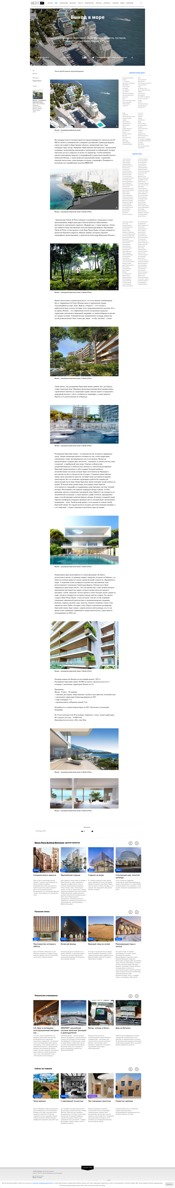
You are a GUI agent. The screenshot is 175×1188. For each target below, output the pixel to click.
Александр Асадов (142, 214)
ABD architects (126, 125)
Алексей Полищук (142, 251)
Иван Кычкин (141, 248)
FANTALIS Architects (143, 135)
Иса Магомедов (126, 256)
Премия (36, 870)
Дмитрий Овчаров (142, 263)
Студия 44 (125, 105)
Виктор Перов (126, 275)
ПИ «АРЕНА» (125, 90)
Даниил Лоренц (142, 216)
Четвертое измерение (128, 93)
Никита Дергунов (142, 228)
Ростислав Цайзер (142, 160)
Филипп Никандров (143, 272)
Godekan (140, 127)
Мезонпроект (141, 95)
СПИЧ (139, 86)
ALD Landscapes (126, 137)
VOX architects (141, 93)
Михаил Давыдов (142, 193)
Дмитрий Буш (125, 211)
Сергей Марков (142, 282)
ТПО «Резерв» (126, 86)
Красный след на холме (99, 944)
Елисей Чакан (126, 228)
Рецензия (64, 1096)
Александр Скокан (142, 198)
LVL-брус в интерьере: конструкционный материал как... (46, 1030)
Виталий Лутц (126, 167)
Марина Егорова (142, 211)
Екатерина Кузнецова (128, 188)
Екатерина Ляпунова (143, 261)
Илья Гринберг (142, 270)
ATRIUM (140, 91)
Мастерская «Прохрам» (128, 83)
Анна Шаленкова (142, 265)
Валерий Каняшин (142, 169)
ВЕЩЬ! (139, 121)
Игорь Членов (126, 192)
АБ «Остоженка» (142, 79)
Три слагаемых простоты (99, 1101)
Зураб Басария (126, 162)
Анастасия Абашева (143, 185)
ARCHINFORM (126, 130)
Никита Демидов (126, 253)
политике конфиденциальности (42, 1183)
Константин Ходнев (143, 195)
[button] (130, 843)
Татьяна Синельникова (128, 261)
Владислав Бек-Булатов (128, 237)
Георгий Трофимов (143, 159)
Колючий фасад (68, 944)
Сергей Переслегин (143, 192)
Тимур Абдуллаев (126, 251)
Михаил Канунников (127, 197)
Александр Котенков (127, 207)
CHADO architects (126, 118)
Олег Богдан (141, 209)
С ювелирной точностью (72, 1101)
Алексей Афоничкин (127, 227)
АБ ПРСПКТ (141, 144)
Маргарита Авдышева (128, 232)
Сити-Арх (140, 113)
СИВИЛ (124, 120)
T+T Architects (125, 81)
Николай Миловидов (127, 254)
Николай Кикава (126, 164)
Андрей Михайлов (142, 167)
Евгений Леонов (126, 246)
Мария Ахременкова (127, 185)
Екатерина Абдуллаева (128, 235)
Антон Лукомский (126, 284)
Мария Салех (141, 275)
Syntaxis (140, 118)
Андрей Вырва (141, 223)
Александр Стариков (143, 279)
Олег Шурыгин (126, 249)
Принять (169, 1184)
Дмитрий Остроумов (127, 200)
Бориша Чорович (126, 263)
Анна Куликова (142, 256)
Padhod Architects (126, 134)
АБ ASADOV (125, 91)
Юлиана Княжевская (143, 178)
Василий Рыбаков (127, 225)
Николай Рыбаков (142, 284)
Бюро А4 (124, 139)
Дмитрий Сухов (142, 176)
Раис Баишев (125, 186)
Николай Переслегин (127, 198)
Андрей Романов (142, 166)
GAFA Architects (126, 104)
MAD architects (141, 137)
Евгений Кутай (126, 242)
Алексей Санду (126, 230)
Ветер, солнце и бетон (98, 1027)
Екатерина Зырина (143, 280)
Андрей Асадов (142, 204)
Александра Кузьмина (128, 178)
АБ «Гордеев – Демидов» (144, 139)
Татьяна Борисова (142, 260)
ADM (139, 78)
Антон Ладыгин (142, 234)
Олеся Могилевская (143, 237)
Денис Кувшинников (143, 225)
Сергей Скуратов (142, 188)
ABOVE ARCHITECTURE (128, 116)
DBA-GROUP (141, 81)
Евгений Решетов (142, 235)
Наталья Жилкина (127, 248)
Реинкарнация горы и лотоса (125, 945)
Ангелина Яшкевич (143, 254)
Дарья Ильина (141, 232)
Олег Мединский (126, 179)
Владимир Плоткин (143, 179)
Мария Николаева (142, 244)
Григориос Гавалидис (143, 212)
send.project (37, 1096)
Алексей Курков (126, 244)
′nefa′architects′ (126, 121)
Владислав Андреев (127, 202)
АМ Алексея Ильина (143, 104)
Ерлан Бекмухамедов (143, 207)
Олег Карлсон (126, 258)
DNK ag (124, 132)
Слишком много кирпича (44, 875)
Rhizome (140, 116)
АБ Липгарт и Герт (142, 88)
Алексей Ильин (142, 268)
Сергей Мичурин (126, 279)
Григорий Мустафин (143, 190)
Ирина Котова (141, 253)
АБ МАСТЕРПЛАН (127, 128)
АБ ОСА (140, 102)
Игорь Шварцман (126, 183)
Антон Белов (141, 227)
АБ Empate (125, 88)
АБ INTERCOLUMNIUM (144, 97)
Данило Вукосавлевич (128, 265)
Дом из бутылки (123, 1027)
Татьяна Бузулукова (127, 286)
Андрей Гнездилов (127, 173)
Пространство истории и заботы (44, 945)
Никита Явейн (126, 193)
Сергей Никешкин (127, 204)
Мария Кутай (141, 258)
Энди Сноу (141, 174)
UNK (123, 98)
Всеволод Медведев (127, 181)
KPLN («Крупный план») (144, 90)
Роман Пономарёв (127, 260)
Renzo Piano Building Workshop (49, 842)
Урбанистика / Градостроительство (108, 57)
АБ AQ (124, 127)
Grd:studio (140, 142)
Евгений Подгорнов (127, 166)
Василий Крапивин (127, 205)
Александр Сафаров (127, 222)
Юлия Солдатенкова (143, 205)
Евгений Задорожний (127, 241)
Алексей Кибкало (126, 268)
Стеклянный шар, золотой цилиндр (128, 876)
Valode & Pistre (37, 81)
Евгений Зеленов (126, 174)
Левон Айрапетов (142, 241)
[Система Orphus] (37, 1174)
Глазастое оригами (124, 1101)
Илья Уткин (125, 223)
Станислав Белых (127, 176)
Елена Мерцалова (142, 222)
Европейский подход (70, 875)
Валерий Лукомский (143, 277)
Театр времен (39, 1101)
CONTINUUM (141, 120)
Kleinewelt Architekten (127, 78)
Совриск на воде (96, 875)
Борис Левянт (126, 270)
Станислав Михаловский (128, 234)
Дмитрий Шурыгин (127, 277)
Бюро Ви (124, 135)
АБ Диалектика (142, 134)
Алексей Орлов (142, 164)
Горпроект (140, 115)
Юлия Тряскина (142, 202)
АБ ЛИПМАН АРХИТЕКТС (144, 140)
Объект (66, 57)
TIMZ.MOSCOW (126, 142)
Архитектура (123, 57)
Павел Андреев (126, 160)
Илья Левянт (125, 239)
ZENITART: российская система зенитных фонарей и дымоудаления (73, 1030)
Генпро (124, 79)
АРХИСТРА (125, 115)
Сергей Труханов (126, 171)
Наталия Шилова (142, 197)
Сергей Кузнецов (142, 173)
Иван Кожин (141, 186)
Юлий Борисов (141, 181)
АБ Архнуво (125, 140)
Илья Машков (141, 200)
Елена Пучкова (126, 209)
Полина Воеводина (127, 195)
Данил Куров (125, 267)
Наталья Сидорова (127, 214)
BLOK (123, 113)
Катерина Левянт (126, 282)
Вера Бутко (125, 212)
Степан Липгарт (126, 159)
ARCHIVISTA (141, 147)
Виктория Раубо (142, 249)
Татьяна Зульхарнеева (144, 171)
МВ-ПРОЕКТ (125, 85)
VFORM (140, 132)
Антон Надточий (142, 162)
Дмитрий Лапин (142, 273)
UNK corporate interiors (144, 146)
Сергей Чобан (126, 169)
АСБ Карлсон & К (126, 123)
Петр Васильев (142, 239)
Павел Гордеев (142, 230)
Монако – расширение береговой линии (39, 101)
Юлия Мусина (141, 246)
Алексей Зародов (126, 280)
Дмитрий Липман (142, 267)
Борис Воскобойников (128, 190)
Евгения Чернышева (143, 242)
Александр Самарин (143, 183)
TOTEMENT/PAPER (127, 144)
